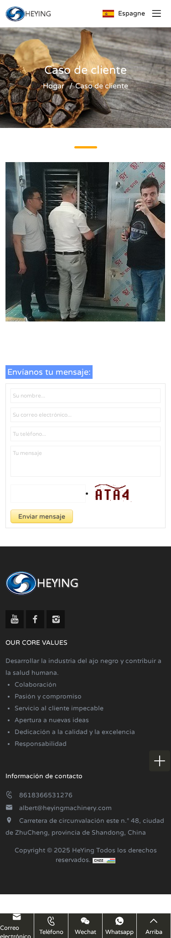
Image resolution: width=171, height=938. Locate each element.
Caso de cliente (101, 86)
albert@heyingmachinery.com (65, 808)
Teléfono (51, 932)
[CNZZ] (104, 860)
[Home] (28, 13)
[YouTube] (14, 619)
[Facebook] (35, 619)
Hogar (53, 86)
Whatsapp (119, 932)
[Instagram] (56, 619)
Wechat (85, 932)
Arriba (153, 932)
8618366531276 (46, 795)
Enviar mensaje (41, 516)
